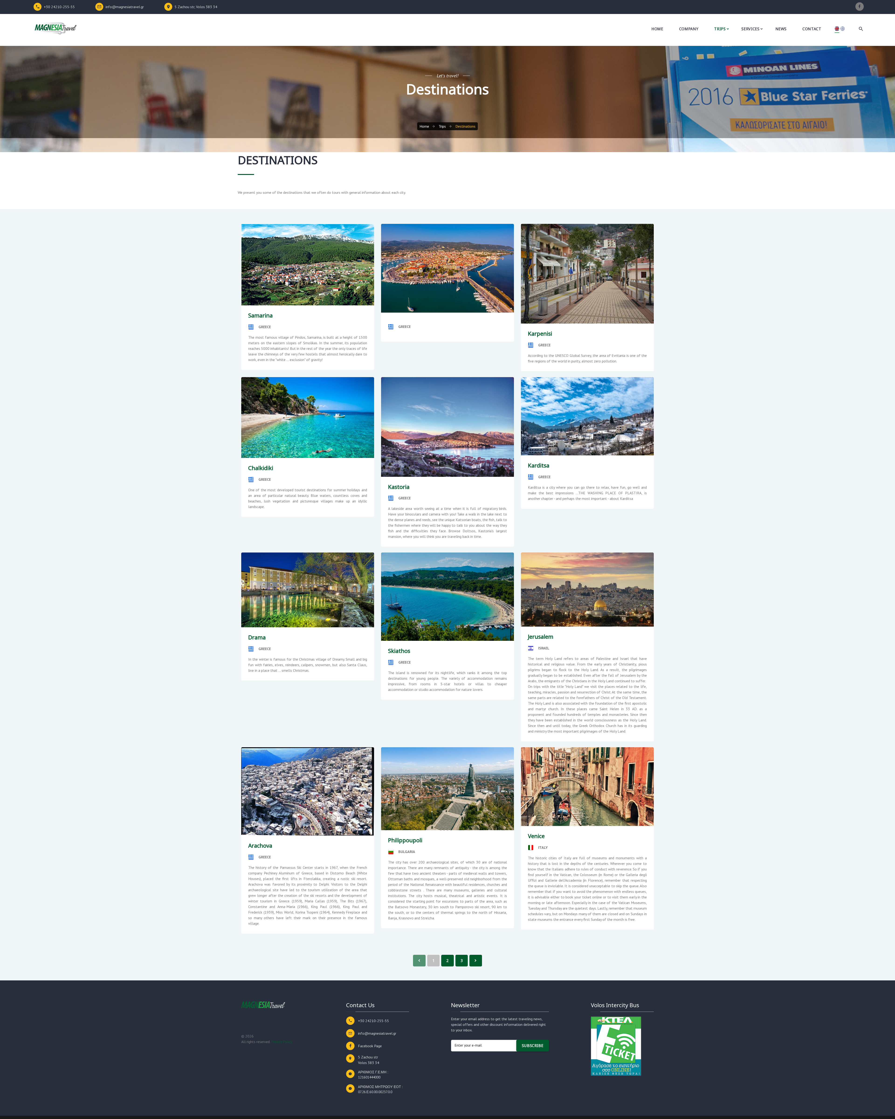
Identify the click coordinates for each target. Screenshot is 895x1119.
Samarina (260, 315)
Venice (536, 836)
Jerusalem (540, 636)
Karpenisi (540, 333)
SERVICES (750, 28)
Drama (257, 637)
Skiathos (399, 651)
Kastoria (399, 487)
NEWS (781, 28)
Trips (442, 126)
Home (424, 126)
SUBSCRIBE (533, 1045)
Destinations (465, 126)
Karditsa (538, 465)
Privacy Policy (281, 1041)
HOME (657, 28)
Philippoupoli (405, 840)
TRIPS (720, 28)
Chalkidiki (260, 468)
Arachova (260, 845)
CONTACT (811, 28)
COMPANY (688, 28)
